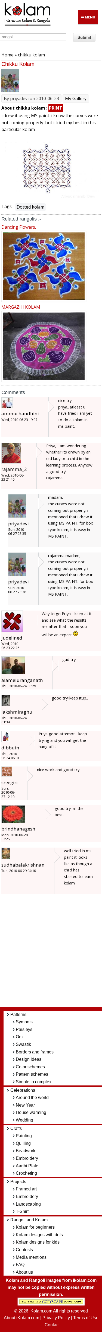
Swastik (23, 1044)
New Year (25, 1105)
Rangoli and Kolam (29, 1220)
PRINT (55, 108)
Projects (18, 1181)
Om (19, 1036)
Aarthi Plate (27, 1166)
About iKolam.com (21, 1317)
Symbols (24, 1022)
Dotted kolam (30, 207)
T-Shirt (22, 1211)
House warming (31, 1112)
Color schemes (30, 1067)
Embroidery (27, 1158)
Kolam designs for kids (38, 1242)
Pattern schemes (32, 1074)
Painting (24, 1135)
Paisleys (24, 1029)
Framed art (26, 1189)
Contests (24, 1249)
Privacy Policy (56, 1317)
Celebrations (22, 1090)
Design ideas (28, 1059)
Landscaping (28, 1204)
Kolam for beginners (35, 1227)
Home (7, 55)
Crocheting (26, 1173)
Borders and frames (35, 1052)
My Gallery (75, 98)
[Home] (27, 25)
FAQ (20, 1264)
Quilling (23, 1143)
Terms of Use (85, 1317)
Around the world (32, 1097)
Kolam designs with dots (39, 1234)
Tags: (7, 206)
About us (24, 1272)
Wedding (24, 1120)
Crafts (16, 1128)
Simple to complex (33, 1081)
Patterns (18, 1014)
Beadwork (25, 1150)
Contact (52, 1325)
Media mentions (31, 1257)
